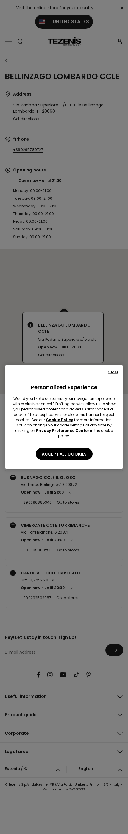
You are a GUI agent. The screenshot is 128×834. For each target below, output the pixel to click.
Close (113, 372)
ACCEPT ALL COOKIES (64, 454)
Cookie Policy (59, 419)
